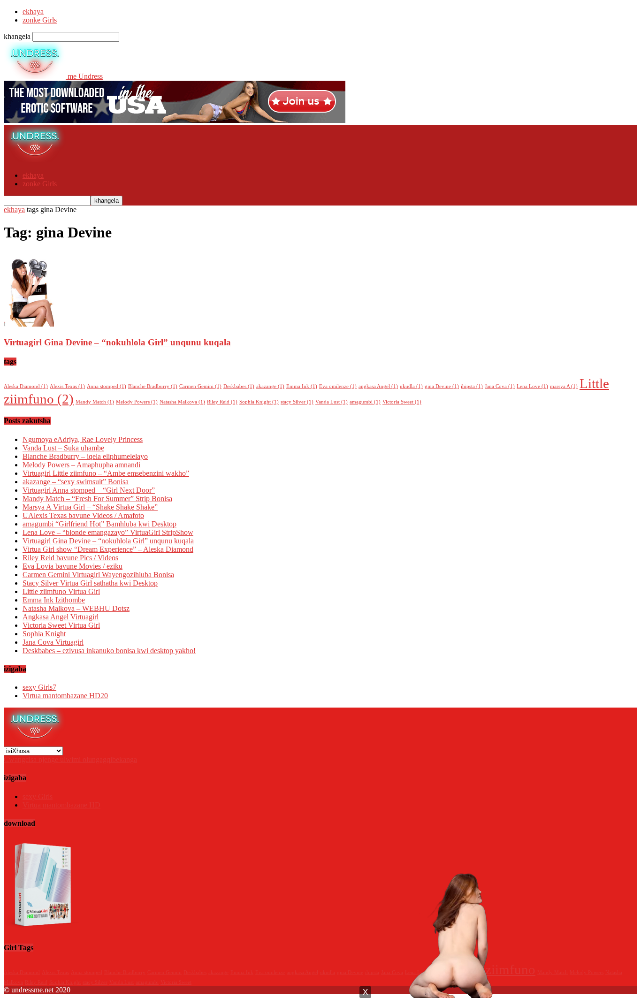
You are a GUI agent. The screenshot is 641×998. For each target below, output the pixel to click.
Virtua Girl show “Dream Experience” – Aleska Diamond (108, 549)
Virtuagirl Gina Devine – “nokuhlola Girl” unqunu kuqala (117, 342)
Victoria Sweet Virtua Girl (61, 625)
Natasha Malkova (182, 401)
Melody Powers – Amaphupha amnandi (81, 465)
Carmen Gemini (200, 386)
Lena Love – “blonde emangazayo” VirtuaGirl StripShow (108, 532)
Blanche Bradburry (152, 386)
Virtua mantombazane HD (65, 696)
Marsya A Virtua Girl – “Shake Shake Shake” (90, 507)
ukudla (411, 386)
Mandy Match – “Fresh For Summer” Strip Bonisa (97, 499)
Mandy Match (95, 401)
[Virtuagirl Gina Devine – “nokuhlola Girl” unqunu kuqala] (29, 324)
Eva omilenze (338, 386)
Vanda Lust (331, 401)
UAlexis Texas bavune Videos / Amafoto (83, 515)
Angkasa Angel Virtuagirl (61, 617)
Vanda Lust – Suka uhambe (63, 448)
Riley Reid (222, 401)
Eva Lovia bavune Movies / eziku (72, 566)
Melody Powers (137, 401)
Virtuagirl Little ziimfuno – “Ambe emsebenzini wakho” (106, 473)
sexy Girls (39, 687)
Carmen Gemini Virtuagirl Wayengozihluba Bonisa (98, 575)
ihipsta (472, 386)
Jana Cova (500, 386)
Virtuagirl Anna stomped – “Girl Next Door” (89, 490)
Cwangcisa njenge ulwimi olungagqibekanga (70, 759)
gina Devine (442, 386)
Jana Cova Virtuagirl (53, 642)
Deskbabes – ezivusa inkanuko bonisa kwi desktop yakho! (109, 651)
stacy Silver (297, 401)
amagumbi (365, 401)
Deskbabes (238, 386)
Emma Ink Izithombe (54, 600)
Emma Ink (301, 386)
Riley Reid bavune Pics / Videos (70, 558)
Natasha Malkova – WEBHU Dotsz (76, 608)
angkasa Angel (378, 386)
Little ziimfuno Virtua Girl (61, 591)
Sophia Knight (259, 401)
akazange (270, 386)
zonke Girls (40, 20)
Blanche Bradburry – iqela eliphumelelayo (85, 456)
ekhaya (33, 11)
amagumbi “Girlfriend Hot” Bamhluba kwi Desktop (99, 524)
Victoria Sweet (401, 401)
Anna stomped (106, 386)
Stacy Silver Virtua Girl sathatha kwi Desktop (90, 583)
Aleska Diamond (26, 386)
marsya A (564, 386)
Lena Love (532, 386)
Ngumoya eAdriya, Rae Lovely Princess (83, 439)
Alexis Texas (67, 386)
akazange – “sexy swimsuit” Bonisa (76, 482)
